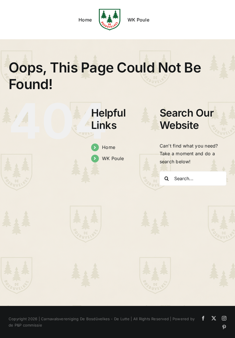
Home (108, 147)
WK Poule (113, 158)
